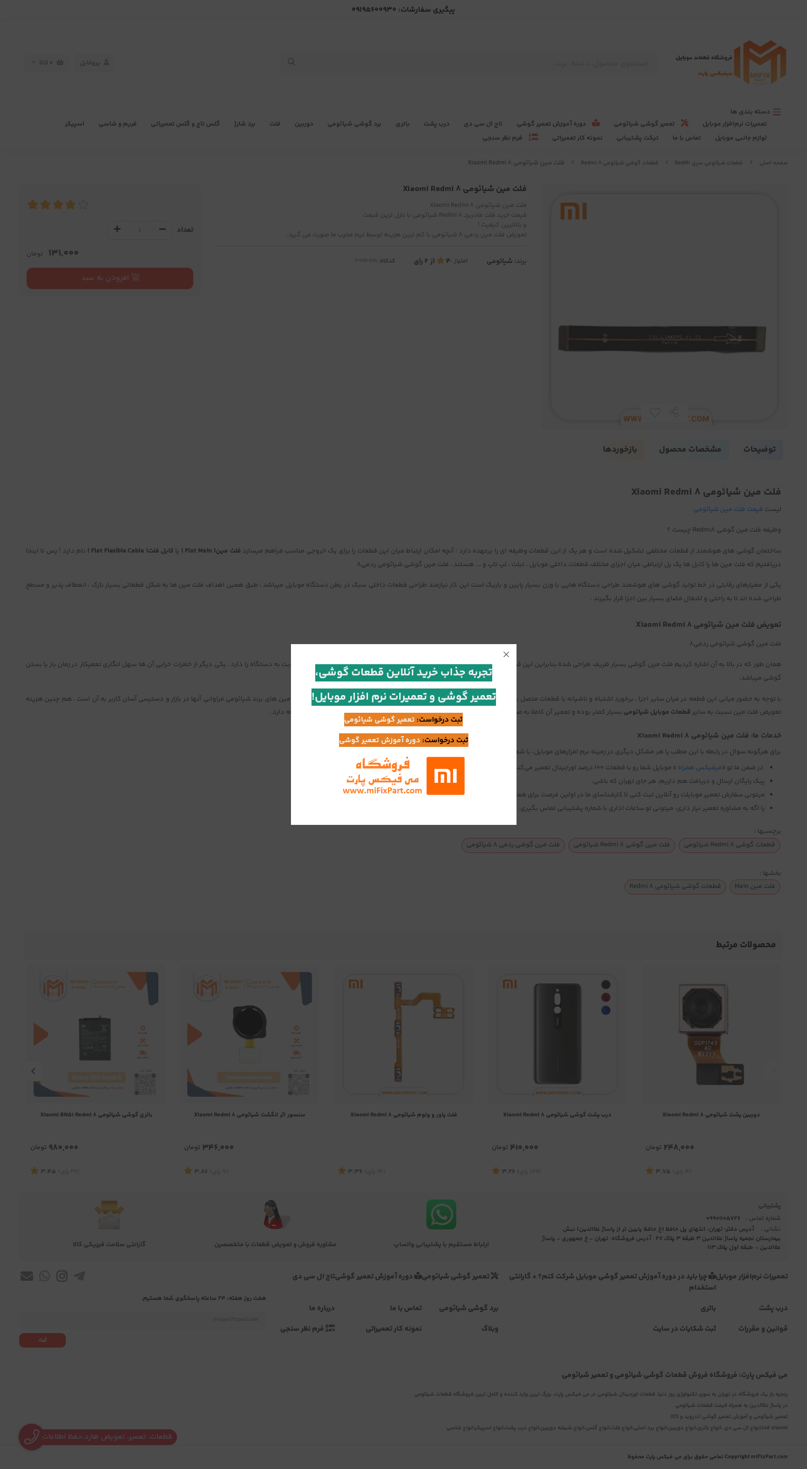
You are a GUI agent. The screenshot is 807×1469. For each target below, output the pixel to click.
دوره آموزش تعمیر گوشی (379, 740)
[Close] (506, 654)
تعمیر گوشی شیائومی (379, 720)
